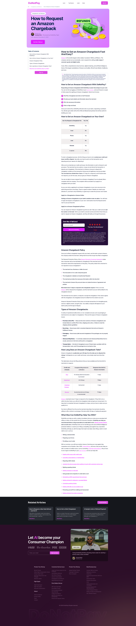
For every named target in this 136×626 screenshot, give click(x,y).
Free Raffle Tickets (56, 588)
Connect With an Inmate (92, 570)
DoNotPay (34, 3)
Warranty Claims (38, 578)
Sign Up (104, 3)
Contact (36, 600)
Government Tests (91, 578)
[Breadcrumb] (28, 6)
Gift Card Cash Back (56, 586)
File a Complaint (72, 573)
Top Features (71, 3)
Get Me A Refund (37, 42)
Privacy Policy (98, 232)
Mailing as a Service (91, 572)
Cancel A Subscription (57, 576)
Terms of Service (38, 594)
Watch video (76, 547)
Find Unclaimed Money (57, 590)
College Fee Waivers (56, 593)
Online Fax (89, 573)
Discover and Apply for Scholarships (57, 596)
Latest (78, 3)
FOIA (88, 582)
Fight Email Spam (38, 584)
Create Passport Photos (92, 589)
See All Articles (102, 502)
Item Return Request (56, 575)
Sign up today (54, 552)
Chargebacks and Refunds (38, 13)
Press (35, 598)
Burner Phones (37, 570)
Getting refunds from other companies (73, 493)
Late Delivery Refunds (57, 573)
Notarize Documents (91, 580)
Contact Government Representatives (91, 587)
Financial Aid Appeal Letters (58, 598)
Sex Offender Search (91, 593)
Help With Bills (55, 592)
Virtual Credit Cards (38, 573)
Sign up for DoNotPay (74, 229)
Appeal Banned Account (57, 580)
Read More (32, 518)
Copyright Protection (74, 572)
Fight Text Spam (38, 586)
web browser (90, 90)
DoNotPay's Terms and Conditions (87, 232)
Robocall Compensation (39, 588)
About (83, 3)
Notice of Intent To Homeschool (94, 591)
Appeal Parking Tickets (74, 570)
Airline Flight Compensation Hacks (42, 572)
